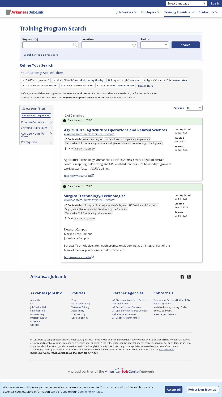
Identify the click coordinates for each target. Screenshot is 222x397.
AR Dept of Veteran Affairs (126, 317)
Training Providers (177, 12)
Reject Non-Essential (202, 389)
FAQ (32, 303)
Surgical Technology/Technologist (94, 196)
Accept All (174, 389)
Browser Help (37, 314)
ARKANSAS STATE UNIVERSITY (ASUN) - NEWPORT (89, 134)
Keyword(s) (30, 39)
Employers (148, 12)
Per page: (179, 107)
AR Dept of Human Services (126, 307)
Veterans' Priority (80, 307)
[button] (40, 55)
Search (185, 45)
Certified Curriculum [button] (34, 128)
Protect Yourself (38, 317)
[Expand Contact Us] (217, 12)
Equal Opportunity (80, 303)
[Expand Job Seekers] (136, 12)
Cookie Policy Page (90, 392)
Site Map (34, 324)
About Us (35, 300)
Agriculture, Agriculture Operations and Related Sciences (115, 130)
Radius (145, 39)
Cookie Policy (78, 314)
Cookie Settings (79, 317)
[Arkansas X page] (189, 276)
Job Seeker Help (38, 307)
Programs (35, 321)
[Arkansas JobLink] (24, 12)
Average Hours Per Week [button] (33, 135)
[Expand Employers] (159, 12)
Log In (215, 3)
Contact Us (206, 12)
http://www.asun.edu (77, 176)
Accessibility (77, 310)
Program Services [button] (32, 122)
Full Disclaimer (166, 349)
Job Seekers (125, 12)
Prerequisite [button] (29, 142)
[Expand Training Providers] (193, 12)
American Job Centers (164, 314)
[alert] (131, 121)
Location (88, 39)
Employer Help (37, 310)
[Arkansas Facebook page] (182, 276)
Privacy (75, 300)
